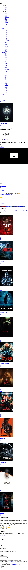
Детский (6, 16)
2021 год (6, 9)
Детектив (6, 70)
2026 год (6, 29)
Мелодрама (6, 20)
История (6, 18)
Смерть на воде (4, 100)
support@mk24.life (2, 535)
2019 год (6, 10)
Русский (6, 47)
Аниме (2, 73)
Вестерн (6, 14)
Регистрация (2, 555)
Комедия (6, 19)
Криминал (6, 43)
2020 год (6, 33)
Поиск (2, 96)
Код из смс (1, 542)
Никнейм (1, 525)
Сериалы (3, 28)
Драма (5, 41)
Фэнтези (6, 51)
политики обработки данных (16, 564)
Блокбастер (6, 13)
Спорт (5, 62)
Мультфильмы (3, 52)
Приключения (6, 22)
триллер (10, 139)
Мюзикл (6, 45)
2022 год (6, 8)
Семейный (6, 24)
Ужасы (5, 26)
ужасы (4, 139)
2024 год (6, 7)
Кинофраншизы (4, 95)
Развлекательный (7, 23)
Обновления (6, 35)
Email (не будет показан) (3, 526)
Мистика (6, 21)
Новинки (3, 94)
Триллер (6, 49)
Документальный (7, 17)
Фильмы (3, 4)
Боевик (5, 12)
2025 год (6, 6)
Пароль (1, 545)
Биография (6, 36)
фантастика (7, 139)
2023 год (6, 31)
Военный (6, 15)
